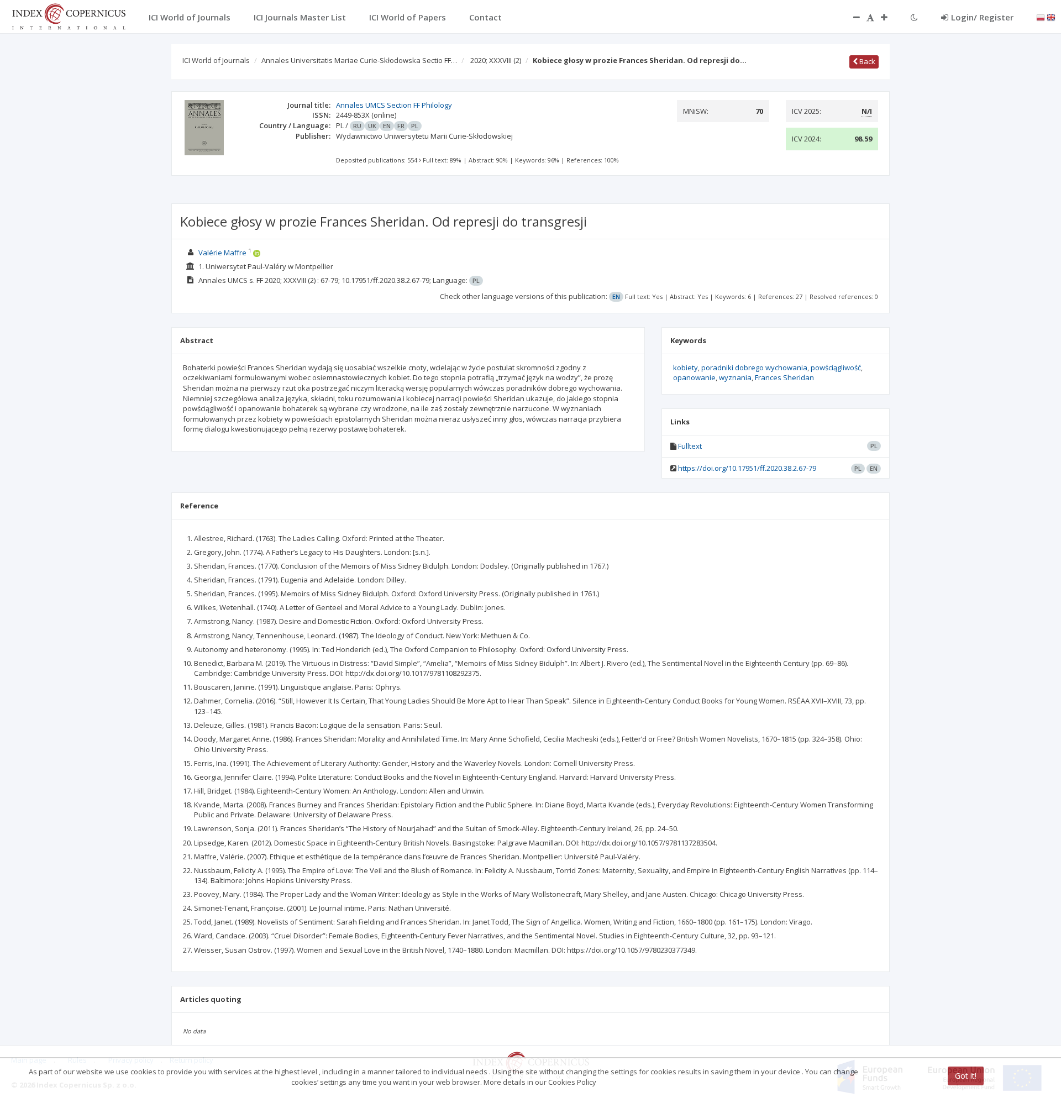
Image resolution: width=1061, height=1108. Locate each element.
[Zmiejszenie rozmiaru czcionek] (851, 17)
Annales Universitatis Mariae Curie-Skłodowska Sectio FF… (359, 60)
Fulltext (690, 446)
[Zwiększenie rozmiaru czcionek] (889, 17)
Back (866, 61)
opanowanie (694, 377)
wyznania (735, 377)
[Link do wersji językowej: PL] (1040, 17)
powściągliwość (836, 367)
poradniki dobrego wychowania (754, 367)
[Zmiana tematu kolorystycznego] (914, 17)
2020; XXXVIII (495, 60)
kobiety (685, 367)
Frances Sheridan (784, 377)
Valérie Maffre (222, 253)
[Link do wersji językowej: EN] (1051, 17)
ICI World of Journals (216, 60)
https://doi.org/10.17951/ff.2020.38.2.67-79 (747, 468)
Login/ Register (982, 17)
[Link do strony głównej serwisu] (68, 15)
